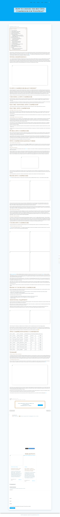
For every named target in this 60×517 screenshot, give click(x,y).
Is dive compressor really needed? (16, 31)
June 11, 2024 (17, 26)
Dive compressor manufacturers (16, 37)
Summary (13, 47)
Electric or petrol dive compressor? (16, 33)
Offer (42, 2)
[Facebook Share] (59, 254)
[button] (30, 75)
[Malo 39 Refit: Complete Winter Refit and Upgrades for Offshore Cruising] (30, 460)
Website (11, 503)
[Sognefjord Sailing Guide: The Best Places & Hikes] (16, 460)
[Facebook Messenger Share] (59, 256)
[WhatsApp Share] (59, 259)
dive (13, 399)
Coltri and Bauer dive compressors (16, 38)
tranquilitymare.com (12, 26)
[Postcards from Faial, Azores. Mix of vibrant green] (35, 421)
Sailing (15, 398)
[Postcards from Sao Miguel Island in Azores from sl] (46, 426)
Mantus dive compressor (15, 39)
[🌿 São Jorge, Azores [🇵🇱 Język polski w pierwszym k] (14, 432)
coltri (11, 399)
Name (11, 498)
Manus (26, 148)
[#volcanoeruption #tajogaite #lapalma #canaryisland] (24, 419)
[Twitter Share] (59, 257)
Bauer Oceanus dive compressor (16, 41)
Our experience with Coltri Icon (16, 49)
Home (31, 2)
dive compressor (16, 399)
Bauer (10, 177)
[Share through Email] (59, 260)
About (38, 2)
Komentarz (11, 489)
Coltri (10, 227)
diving (18, 399)
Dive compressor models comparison (16, 46)
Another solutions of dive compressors (17, 48)
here (29, 54)
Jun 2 (25, 481)
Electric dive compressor (15, 34)
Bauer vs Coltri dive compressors (16, 44)
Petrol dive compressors (15, 36)
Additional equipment (14, 45)
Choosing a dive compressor (15, 32)
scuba (22, 399)
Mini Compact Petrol (13, 274)
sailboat (20, 399)
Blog (34, 2)
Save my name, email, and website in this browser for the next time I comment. (20, 506)
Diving (13, 398)
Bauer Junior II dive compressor (16, 42)
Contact (45, 2)
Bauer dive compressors (15, 40)
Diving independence (14, 30)
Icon (43, 274)
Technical (17, 398)
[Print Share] (59, 262)
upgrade (24, 399)
